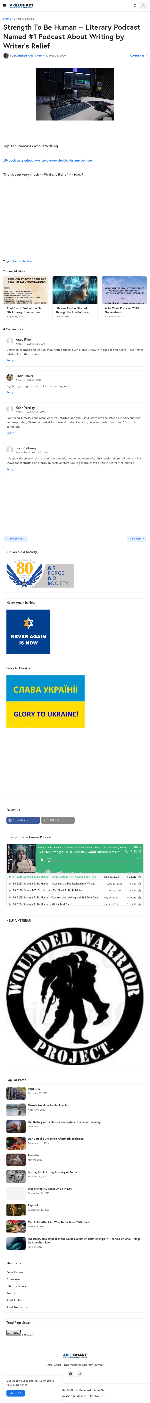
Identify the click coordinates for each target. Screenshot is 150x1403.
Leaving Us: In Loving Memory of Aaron (52, 1172)
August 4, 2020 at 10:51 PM (30, 411)
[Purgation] (16, 1160)
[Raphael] (16, 1210)
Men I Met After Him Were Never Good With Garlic (59, 1222)
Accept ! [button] (15, 1393)
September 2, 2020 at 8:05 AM (32, 452)
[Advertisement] (75, 227)
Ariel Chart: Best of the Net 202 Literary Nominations (24, 310)
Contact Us (97, 1396)
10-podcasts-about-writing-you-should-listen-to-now (48, 160)
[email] (79, 1374)
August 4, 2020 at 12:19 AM (30, 343)
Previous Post (17, 538)
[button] (4, 5)
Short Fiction (14, 1300)
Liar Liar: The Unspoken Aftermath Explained (56, 1138)
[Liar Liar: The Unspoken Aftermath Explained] (16, 1143)
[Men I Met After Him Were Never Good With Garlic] (16, 1226)
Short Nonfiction (17, 1307)
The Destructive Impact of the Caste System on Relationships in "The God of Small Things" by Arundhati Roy (85, 1240)
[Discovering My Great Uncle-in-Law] (16, 1193)
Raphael (33, 1205)
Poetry (10, 1293)
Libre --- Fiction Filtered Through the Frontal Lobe (72, 310)
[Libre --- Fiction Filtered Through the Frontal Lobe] (75, 290)
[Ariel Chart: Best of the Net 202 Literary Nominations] (25, 290)
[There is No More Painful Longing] (16, 1110)
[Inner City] (16, 1093)
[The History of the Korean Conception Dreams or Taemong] (16, 1126)
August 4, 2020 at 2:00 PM (30, 380)
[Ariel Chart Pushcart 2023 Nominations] (124, 290)
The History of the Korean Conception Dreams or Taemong (64, 1122)
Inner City (34, 1088)
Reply (10, 360)
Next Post (135, 538)
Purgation (34, 1155)
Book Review (14, 1272)
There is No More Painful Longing (48, 1105)
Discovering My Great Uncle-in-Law (50, 1188)
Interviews (13, 1279)
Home (7, 18)
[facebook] (70, 1374)
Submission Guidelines (72, 1396)
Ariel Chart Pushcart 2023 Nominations (122, 310)
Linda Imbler (24, 376)
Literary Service (24, 18)
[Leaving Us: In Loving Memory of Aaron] (16, 1176)
